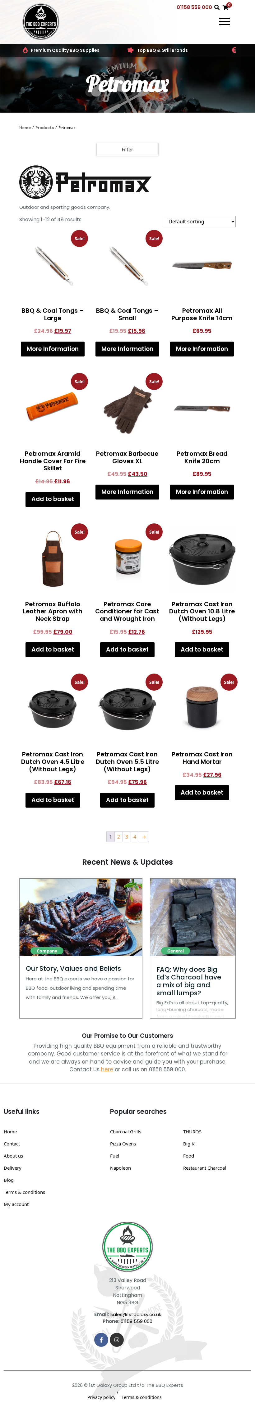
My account (16, 1204)
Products (44, 127)
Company (47, 951)
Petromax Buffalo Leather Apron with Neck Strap (52, 611)
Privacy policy (101, 1397)
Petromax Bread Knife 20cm (202, 457)
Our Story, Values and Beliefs (73, 968)
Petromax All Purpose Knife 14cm (202, 314)
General (175, 951)
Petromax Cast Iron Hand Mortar (202, 758)
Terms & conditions (24, 1192)
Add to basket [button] (52, 499)
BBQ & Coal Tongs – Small (127, 314)
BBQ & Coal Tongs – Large (52, 314)
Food (188, 1156)
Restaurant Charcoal (204, 1168)
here (107, 1069)
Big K (188, 1143)
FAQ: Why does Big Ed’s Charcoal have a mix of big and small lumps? (188, 981)
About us (13, 1156)
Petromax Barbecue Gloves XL (127, 457)
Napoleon (120, 1168)
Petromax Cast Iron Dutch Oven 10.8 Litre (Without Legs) (202, 611)
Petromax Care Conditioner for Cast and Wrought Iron (127, 611)
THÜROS (192, 1131)
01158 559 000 (194, 7)
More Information (53, 349)
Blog (9, 1180)
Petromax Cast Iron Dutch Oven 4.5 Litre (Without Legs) (52, 761)
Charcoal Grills (125, 1131)
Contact (12, 1143)
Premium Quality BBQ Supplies (65, 50)
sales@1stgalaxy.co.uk (135, 1314)
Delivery (12, 1168)
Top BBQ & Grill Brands (162, 50)
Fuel (114, 1156)
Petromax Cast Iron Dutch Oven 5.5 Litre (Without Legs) (127, 761)
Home (25, 127)
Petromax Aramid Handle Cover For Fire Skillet (53, 461)
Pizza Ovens (123, 1143)
